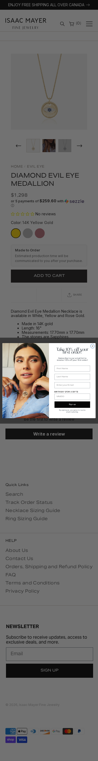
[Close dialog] (92, 346)
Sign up (72, 404)
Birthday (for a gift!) (66, 392)
